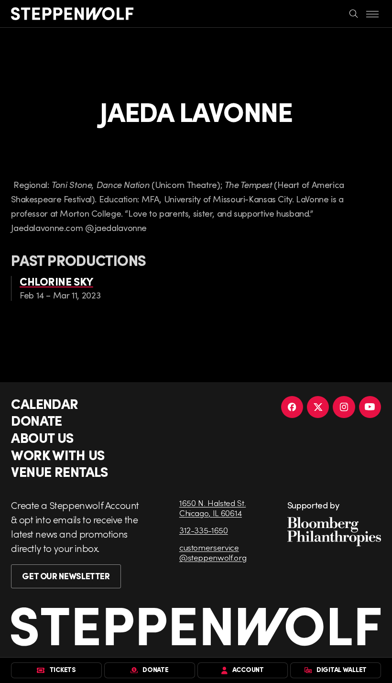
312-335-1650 (203, 530)
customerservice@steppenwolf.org (212, 552)
